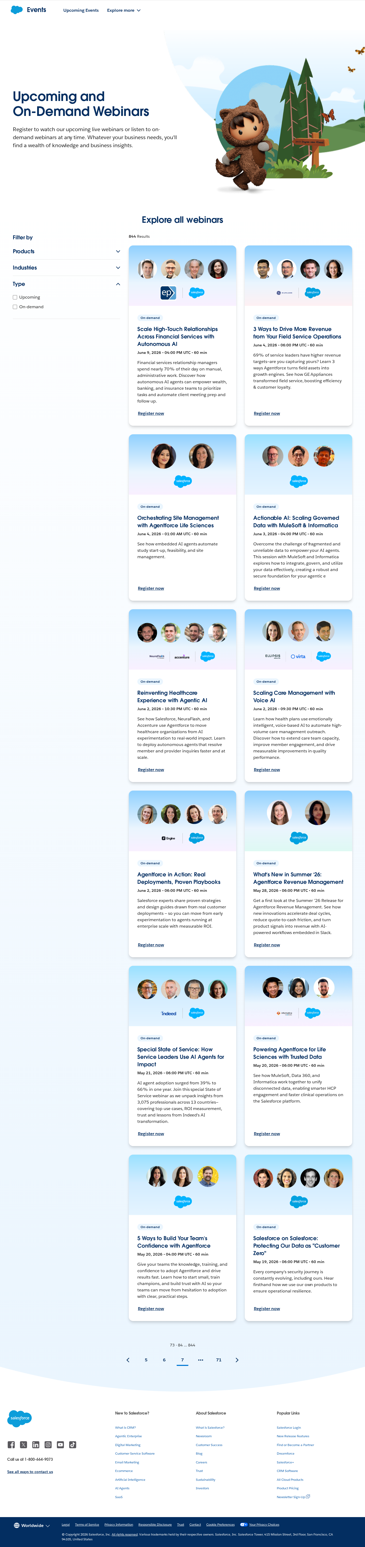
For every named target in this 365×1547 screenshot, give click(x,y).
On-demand (31, 307)
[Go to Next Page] (237, 1360)
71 (219, 1360)
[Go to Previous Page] (128, 1360)
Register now (151, 413)
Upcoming (29, 297)
